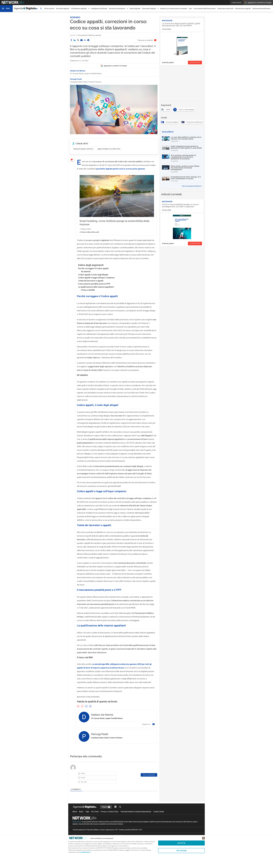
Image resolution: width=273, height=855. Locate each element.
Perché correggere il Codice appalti (93, 268)
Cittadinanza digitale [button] (79, 8)
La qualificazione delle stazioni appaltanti (96, 287)
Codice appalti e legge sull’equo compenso (96, 277)
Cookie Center (158, 812)
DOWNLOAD (195, 62)
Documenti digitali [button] (149, 8)
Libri (190, 8)
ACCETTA (181, 843)
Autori (81, 812)
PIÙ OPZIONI (181, 850)
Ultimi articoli (49, 8)
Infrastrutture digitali (243, 8)
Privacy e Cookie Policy (109, 812)
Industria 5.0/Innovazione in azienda (173, 8)
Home (72, 35)
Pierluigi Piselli (76, 79)
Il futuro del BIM (88, 290)
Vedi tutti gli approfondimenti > (192, 186)
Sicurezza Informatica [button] (117, 8)
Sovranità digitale (62, 8)
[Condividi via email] (81, 40)
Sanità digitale (134, 8)
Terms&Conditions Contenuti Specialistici (136, 812)
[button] (6, 8)
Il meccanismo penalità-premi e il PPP (94, 284)
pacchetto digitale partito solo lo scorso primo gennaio (120, 169)
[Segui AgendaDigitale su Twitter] (120, 807)
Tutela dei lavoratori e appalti (90, 281)
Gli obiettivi (86, 271)
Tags (87, 812)
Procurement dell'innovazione (205, 8)
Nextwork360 (77, 822)
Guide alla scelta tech (225, 8)
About (75, 812)
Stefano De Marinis (77, 71)
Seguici (105, 807)
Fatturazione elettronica (261, 8)
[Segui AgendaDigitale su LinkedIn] (115, 807)
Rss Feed (95, 812)
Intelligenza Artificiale (99, 8)
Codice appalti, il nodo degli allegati (93, 275)
